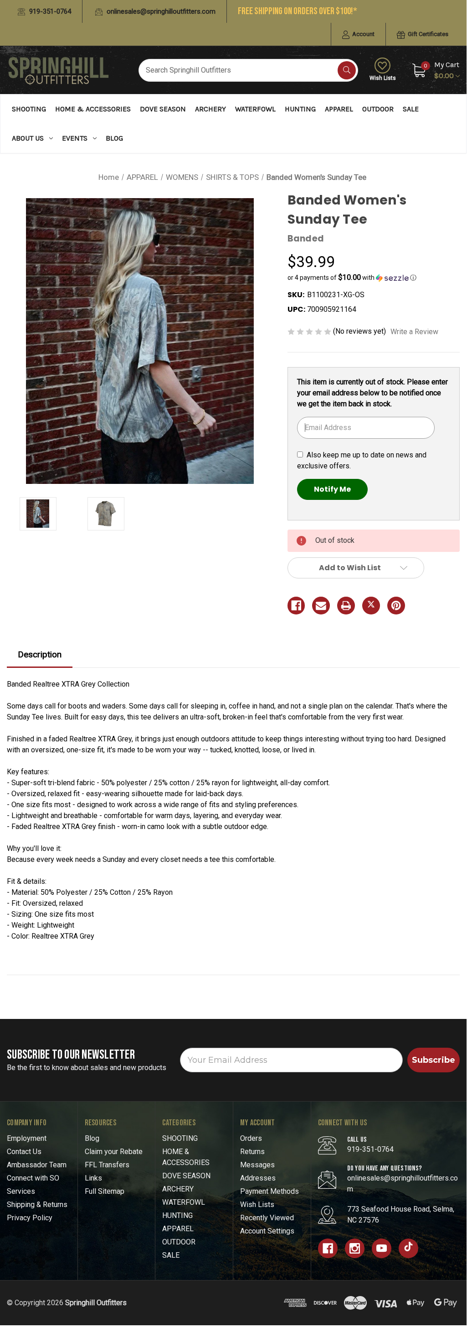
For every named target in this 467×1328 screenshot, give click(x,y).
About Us (28, 138)
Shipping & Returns (37, 1204)
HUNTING (300, 109)
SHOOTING (29, 109)
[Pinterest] (396, 605)
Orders (251, 1138)
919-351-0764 (49, 11)
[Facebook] (296, 605)
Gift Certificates (427, 34)
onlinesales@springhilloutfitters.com (160, 11)
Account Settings (267, 1231)
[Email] (321, 605)
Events (74, 138)
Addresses (258, 1178)
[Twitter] (371, 605)
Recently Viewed (267, 1217)
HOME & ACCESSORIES (93, 109)
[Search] (347, 70)
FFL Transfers (107, 1164)
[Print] (346, 605)
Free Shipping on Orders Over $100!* (297, 11)
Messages (257, 1164)
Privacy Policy (29, 1217)
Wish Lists (382, 78)
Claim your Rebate (114, 1151)
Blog (114, 138)
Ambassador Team (37, 1164)
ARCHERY (210, 109)
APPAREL (339, 109)
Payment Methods (269, 1191)
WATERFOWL (255, 109)
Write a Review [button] (414, 331)
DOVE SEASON (163, 109)
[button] (373, 277)
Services (21, 1191)
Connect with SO (33, 1178)
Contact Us (24, 1151)
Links (93, 1178)
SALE (411, 109)
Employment (26, 1138)
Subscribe (433, 1060)
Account (363, 34)
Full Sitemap (104, 1191)
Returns (252, 1151)
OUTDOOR (378, 109)
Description (40, 654)
